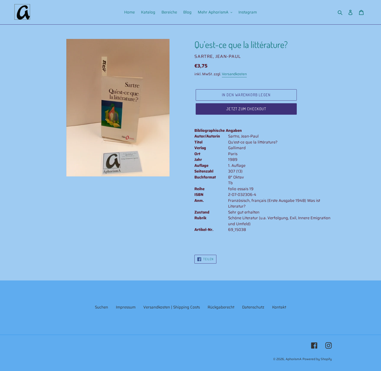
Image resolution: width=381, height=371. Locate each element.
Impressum (126, 307)
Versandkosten (234, 74)
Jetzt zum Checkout (246, 108)
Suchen (101, 307)
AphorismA (293, 358)
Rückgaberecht (221, 307)
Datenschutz (253, 307)
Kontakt (279, 307)
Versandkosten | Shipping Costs (171, 307)
